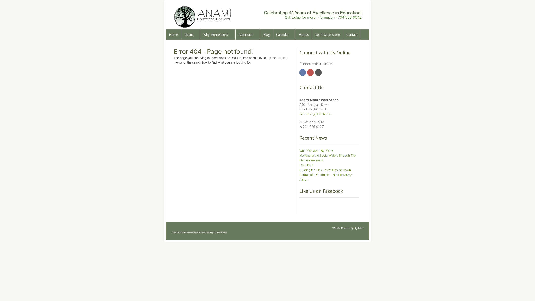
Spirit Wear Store (327, 34)
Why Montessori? (215, 34)
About (189, 34)
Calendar (282, 34)
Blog (266, 34)
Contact (352, 34)
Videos (304, 34)
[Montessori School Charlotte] (203, 26)
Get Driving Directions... (316, 114)
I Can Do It (306, 165)
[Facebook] (303, 72)
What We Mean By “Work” (316, 151)
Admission (246, 34)
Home (173, 34)
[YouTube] (310, 72)
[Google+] (318, 72)
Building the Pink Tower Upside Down (325, 170)
